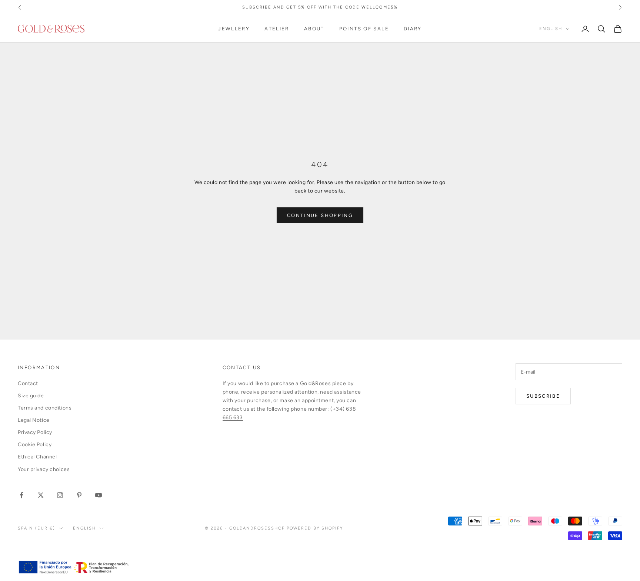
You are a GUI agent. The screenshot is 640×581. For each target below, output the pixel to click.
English (550, 28)
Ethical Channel (37, 457)
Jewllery (234, 29)
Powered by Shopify (315, 528)
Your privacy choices (44, 469)
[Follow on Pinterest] (79, 495)
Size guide (31, 396)
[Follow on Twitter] (40, 495)
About (314, 29)
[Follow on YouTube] (98, 495)
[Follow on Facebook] (21, 495)
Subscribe (543, 396)
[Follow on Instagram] (60, 495)
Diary (413, 29)
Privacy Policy (35, 432)
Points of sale (364, 29)
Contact (28, 383)
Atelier (276, 29)
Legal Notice (34, 420)
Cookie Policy (34, 444)
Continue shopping (320, 215)
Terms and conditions (44, 408)
